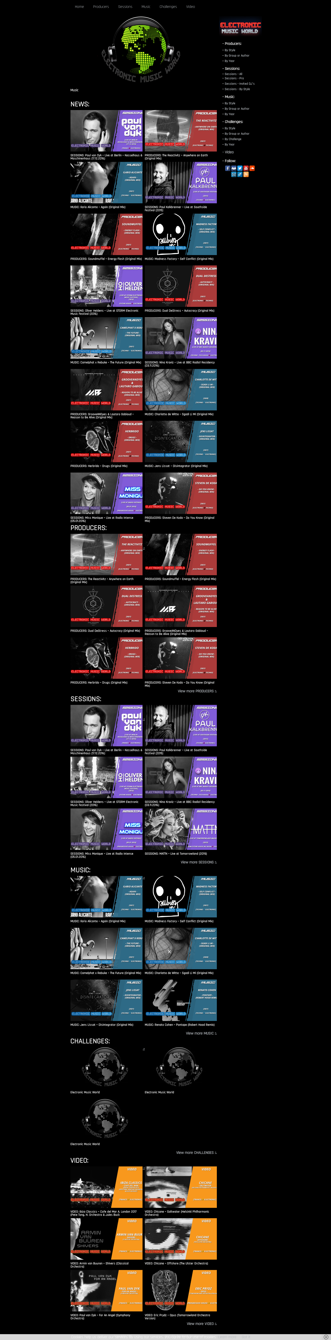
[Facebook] (228, 168)
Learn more (227, 1337)
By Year (230, 61)
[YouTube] (246, 168)
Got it (246, 1337)
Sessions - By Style (237, 89)
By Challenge (233, 139)
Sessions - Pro (234, 78)
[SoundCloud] (252, 168)
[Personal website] (240, 174)
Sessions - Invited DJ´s (240, 84)
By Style (230, 50)
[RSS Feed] (246, 174)
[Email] (234, 174)
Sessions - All (233, 74)
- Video (228, 152)
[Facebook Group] (234, 168)
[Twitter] (240, 168)
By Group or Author (237, 56)
